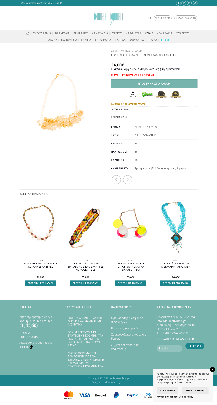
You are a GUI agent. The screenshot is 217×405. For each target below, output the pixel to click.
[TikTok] (195, 3)
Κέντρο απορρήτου (167, 396)
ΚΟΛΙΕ (149, 33)
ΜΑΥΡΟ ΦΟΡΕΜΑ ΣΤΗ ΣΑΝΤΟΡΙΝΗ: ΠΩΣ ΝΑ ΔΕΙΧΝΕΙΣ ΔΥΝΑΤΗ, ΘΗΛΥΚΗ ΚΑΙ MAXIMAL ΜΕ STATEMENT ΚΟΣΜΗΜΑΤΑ (86, 360)
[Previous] (19, 246)
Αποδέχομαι (167, 390)
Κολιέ (138, 51)
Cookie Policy (186, 396)
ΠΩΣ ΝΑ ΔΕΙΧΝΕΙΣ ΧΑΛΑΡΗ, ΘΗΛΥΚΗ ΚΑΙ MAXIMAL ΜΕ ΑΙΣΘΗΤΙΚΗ (85, 321)
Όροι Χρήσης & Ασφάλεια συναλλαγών (127, 320)
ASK (123, 382)
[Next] (196, 246)
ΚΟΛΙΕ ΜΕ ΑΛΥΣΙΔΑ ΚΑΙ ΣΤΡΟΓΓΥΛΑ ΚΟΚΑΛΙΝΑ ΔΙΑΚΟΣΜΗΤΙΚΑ (130, 266)
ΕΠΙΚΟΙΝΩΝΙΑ (28, 337)
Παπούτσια (69, 40)
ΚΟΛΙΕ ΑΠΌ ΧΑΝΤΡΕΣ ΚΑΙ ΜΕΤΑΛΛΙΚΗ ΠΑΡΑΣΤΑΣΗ (175, 265)
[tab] (119, 117)
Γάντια (86, 40)
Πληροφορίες (119, 116)
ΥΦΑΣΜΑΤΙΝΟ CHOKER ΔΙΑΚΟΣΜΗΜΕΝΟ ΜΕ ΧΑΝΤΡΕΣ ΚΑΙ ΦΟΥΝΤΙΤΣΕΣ (85, 266)
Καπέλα (120, 40)
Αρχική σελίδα (121, 51)
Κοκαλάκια (164, 33)
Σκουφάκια (103, 40)
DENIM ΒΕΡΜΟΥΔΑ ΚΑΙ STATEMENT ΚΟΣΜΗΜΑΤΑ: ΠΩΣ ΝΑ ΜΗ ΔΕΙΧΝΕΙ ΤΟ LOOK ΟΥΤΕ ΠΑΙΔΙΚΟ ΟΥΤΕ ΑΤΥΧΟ (85, 339)
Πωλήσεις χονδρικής (125, 328)
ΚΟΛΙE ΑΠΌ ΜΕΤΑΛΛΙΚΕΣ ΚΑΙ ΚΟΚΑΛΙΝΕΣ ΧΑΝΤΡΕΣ (40, 265)
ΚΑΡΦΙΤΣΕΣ (133, 33)
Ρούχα (152, 40)
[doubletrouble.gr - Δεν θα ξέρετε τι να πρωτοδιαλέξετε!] (108, 18)
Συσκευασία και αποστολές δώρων (128, 336)
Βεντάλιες (80, 33)
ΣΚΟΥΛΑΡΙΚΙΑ (42, 33)
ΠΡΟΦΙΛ (24, 333)
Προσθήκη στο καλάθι (154, 83)
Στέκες (117, 33)
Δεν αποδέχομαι (195, 390)
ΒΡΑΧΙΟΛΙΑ (62, 33)
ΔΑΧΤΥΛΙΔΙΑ (100, 33)
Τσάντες (182, 33)
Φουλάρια (137, 40)
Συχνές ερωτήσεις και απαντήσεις (125, 347)
